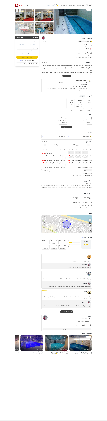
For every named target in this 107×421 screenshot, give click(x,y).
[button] (80, 5)
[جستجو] (27, 5)
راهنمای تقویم (86, 170)
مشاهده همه (67, 76)
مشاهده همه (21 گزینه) (67, 127)
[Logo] (16, 5)
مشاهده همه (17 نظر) (67, 311)
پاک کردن (44, 170)
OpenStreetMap (88, 233)
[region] (67, 224)
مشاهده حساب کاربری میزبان (68, 329)
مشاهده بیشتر (23, 28)
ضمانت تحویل (32, 64)
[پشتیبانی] (57, 5)
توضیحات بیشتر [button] (88, 189)
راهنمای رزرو (20, 64)
